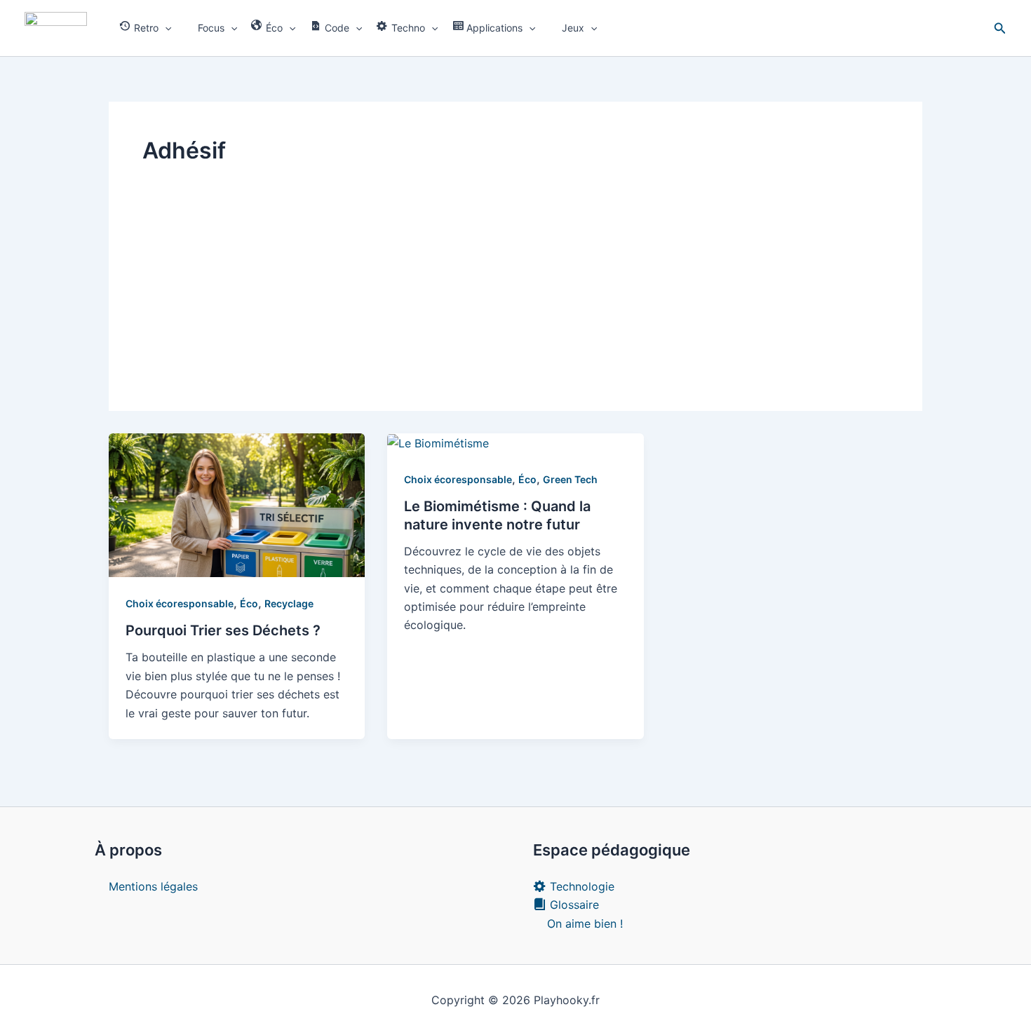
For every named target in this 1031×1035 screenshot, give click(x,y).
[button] (165, 28)
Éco (249, 603)
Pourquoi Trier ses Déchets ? (223, 630)
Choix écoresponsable (180, 603)
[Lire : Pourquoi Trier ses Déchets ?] (237, 504)
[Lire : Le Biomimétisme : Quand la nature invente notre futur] (438, 442)
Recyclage (289, 603)
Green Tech (570, 479)
